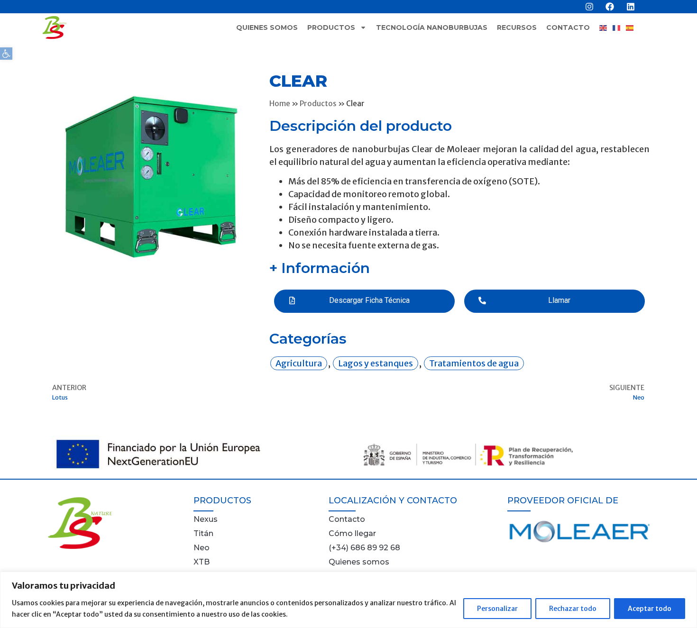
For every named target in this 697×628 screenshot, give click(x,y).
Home (279, 103)
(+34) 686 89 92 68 (364, 547)
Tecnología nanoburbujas (431, 27)
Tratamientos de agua (474, 363)
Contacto (568, 27)
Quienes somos (267, 27)
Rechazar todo (572, 608)
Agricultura (298, 363)
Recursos (517, 27)
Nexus (205, 519)
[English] (606, 27)
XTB (201, 561)
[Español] (632, 27)
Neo (201, 547)
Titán (203, 533)
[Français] (619, 27)
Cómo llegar (352, 533)
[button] (6, 53)
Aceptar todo (649, 608)
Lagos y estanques (375, 363)
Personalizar (497, 608)
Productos (331, 27)
